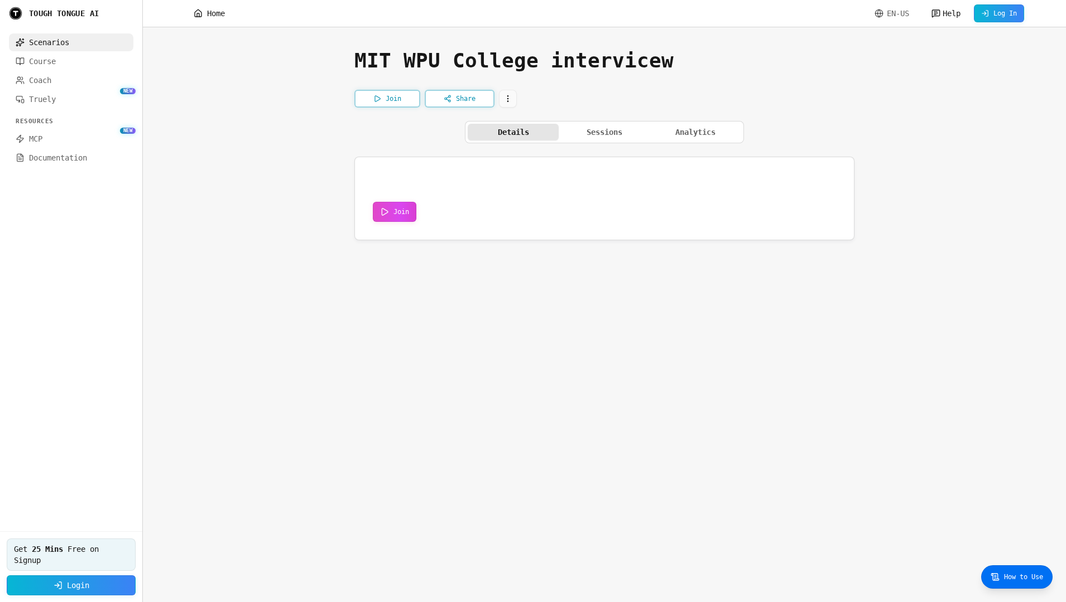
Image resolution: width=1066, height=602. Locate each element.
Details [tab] (513, 132)
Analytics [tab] (695, 132)
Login (78, 585)
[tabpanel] (604, 198)
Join (401, 212)
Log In (1005, 13)
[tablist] (604, 132)
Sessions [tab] (604, 132)
